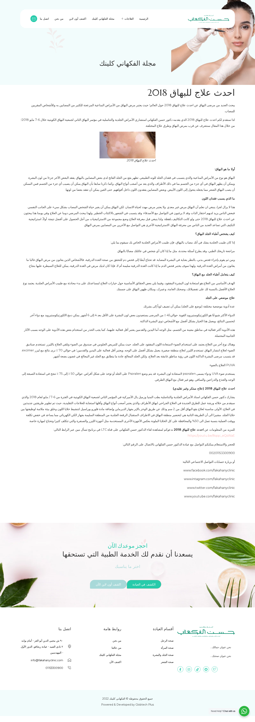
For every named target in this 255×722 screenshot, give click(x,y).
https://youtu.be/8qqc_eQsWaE (211, 435)
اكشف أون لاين (77, 18)
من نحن (59, 18)
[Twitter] (215, 669)
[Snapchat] (206, 669)
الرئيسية (143, 18)
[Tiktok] (197, 669)
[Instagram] (189, 669)
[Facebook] (180, 669)
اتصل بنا (44, 18)
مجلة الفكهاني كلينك (103, 18)
